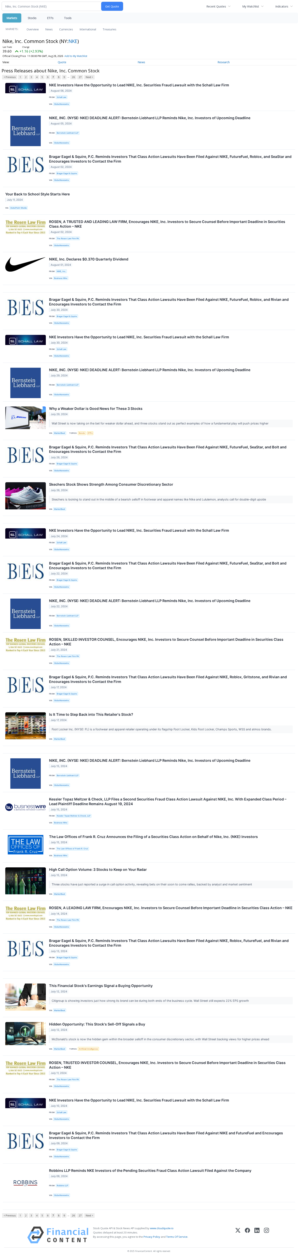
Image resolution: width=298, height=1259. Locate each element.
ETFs (50, 18)
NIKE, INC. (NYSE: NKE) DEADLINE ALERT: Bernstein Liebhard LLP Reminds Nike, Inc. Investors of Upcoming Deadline (149, 118)
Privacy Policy (152, 1237)
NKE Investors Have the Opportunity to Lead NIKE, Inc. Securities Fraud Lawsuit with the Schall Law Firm (139, 85)
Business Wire (60, 278)
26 (73, 77)
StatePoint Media (18, 208)
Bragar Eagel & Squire (67, 173)
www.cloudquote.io (162, 1228)
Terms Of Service (177, 1237)
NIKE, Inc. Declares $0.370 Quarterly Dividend (88, 259)
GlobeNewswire (61, 104)
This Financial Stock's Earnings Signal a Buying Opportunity (101, 986)
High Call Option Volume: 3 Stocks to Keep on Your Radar (98, 869)
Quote (62, 62)
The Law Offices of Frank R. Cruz (72, 849)
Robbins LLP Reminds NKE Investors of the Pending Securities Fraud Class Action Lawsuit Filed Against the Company (150, 1170)
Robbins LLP (62, 1185)
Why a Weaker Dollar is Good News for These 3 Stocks (96, 408)
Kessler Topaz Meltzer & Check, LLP (73, 816)
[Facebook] (247, 1235)
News (49, 29)
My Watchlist (250, 6)
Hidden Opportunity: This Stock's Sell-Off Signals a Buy (97, 1024)
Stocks (32, 18)
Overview (33, 29)
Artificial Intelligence (88, 1049)
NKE (73, 41)
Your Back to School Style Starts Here (37, 194)
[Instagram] (266, 1235)
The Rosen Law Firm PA (68, 238)
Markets (11, 18)
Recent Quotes (216, 6)
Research (224, 62)
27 (80, 77)
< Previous (10, 77)
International (87, 29)
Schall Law (61, 97)
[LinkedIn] (257, 1235)
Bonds (82, 433)
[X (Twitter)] (238, 1235)
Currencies (66, 29)
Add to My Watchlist (75, 56)
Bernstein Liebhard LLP (67, 133)
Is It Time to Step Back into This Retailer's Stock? (91, 714)
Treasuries (109, 29)
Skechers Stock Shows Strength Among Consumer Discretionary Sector (111, 484)
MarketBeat (59, 433)
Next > (89, 77)
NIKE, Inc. (61, 271)
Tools (68, 18)
